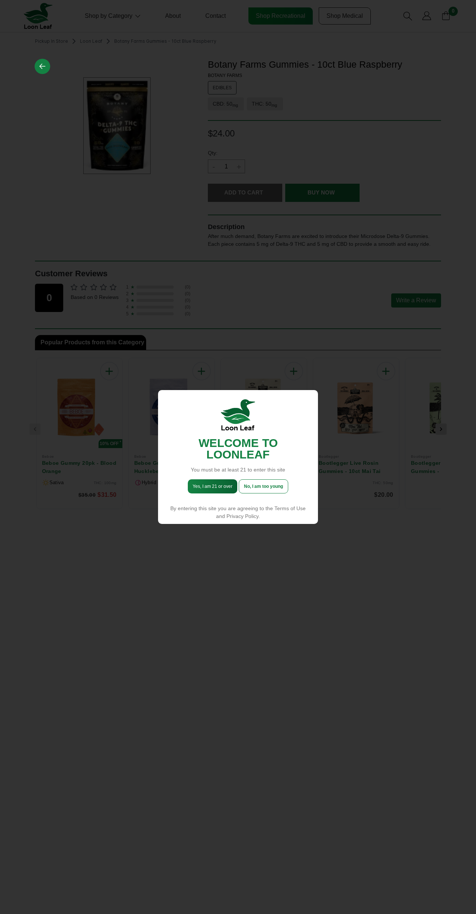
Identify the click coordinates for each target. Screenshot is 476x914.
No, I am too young (263, 486)
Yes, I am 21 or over (212, 486)
